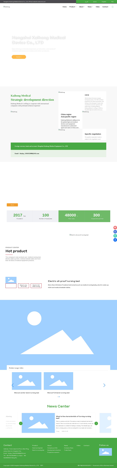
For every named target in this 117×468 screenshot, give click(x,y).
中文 (112, 1)
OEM (87, 95)
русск (95, 1)
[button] (13, 385)
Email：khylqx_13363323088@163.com (27, 153)
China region (66, 114)
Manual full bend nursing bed (58, 393)
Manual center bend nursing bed (26, 393)
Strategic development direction (32, 99)
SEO (41, 465)
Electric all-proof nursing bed (64, 281)
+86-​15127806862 (11, 455)
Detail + (18, 57)
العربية (86, 1)
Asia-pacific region (68, 117)
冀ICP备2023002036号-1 (85, 465)
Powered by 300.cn (98, 465)
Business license (108, 465)
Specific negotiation (93, 134)
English (104, 1)
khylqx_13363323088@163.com (17, 453)
